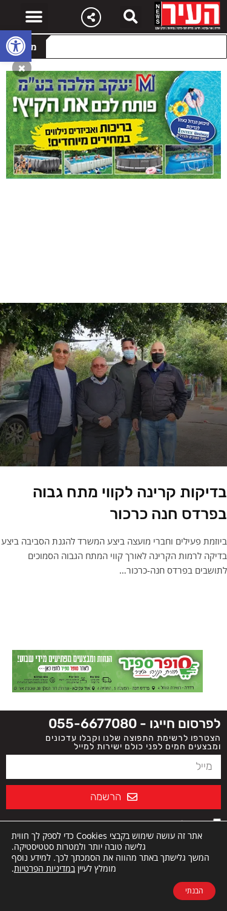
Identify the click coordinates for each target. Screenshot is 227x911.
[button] (15, 46)
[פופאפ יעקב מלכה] (113, 124)
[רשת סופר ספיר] (107, 670)
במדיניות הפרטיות (44, 868)
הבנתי (194, 891)
